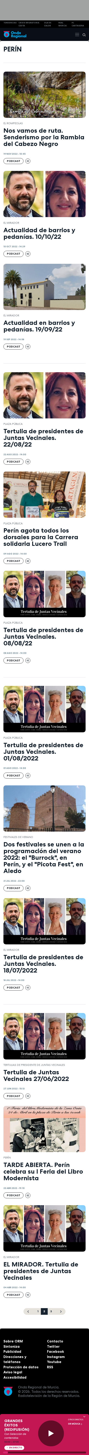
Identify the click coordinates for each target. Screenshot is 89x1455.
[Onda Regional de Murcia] (14, 34)
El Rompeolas (13, 123)
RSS (50, 1367)
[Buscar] (83, 34)
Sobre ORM (13, 1341)
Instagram (56, 1357)
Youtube (54, 1362)
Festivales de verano (18, 837)
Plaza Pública (13, 424)
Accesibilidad (14, 1377)
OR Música (74, 1424)
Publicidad (12, 1351)
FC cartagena (78, 24)
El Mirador (11, 223)
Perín (7, 1157)
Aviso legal (12, 1372)
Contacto (55, 1341)
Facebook (55, 1351)
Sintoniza (11, 1346)
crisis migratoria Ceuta (28, 24)
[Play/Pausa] (51, 1433)
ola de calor (47, 24)
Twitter (53, 1346)
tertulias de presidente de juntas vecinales (34, 1065)
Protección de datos (21, 1367)
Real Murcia (62, 24)
